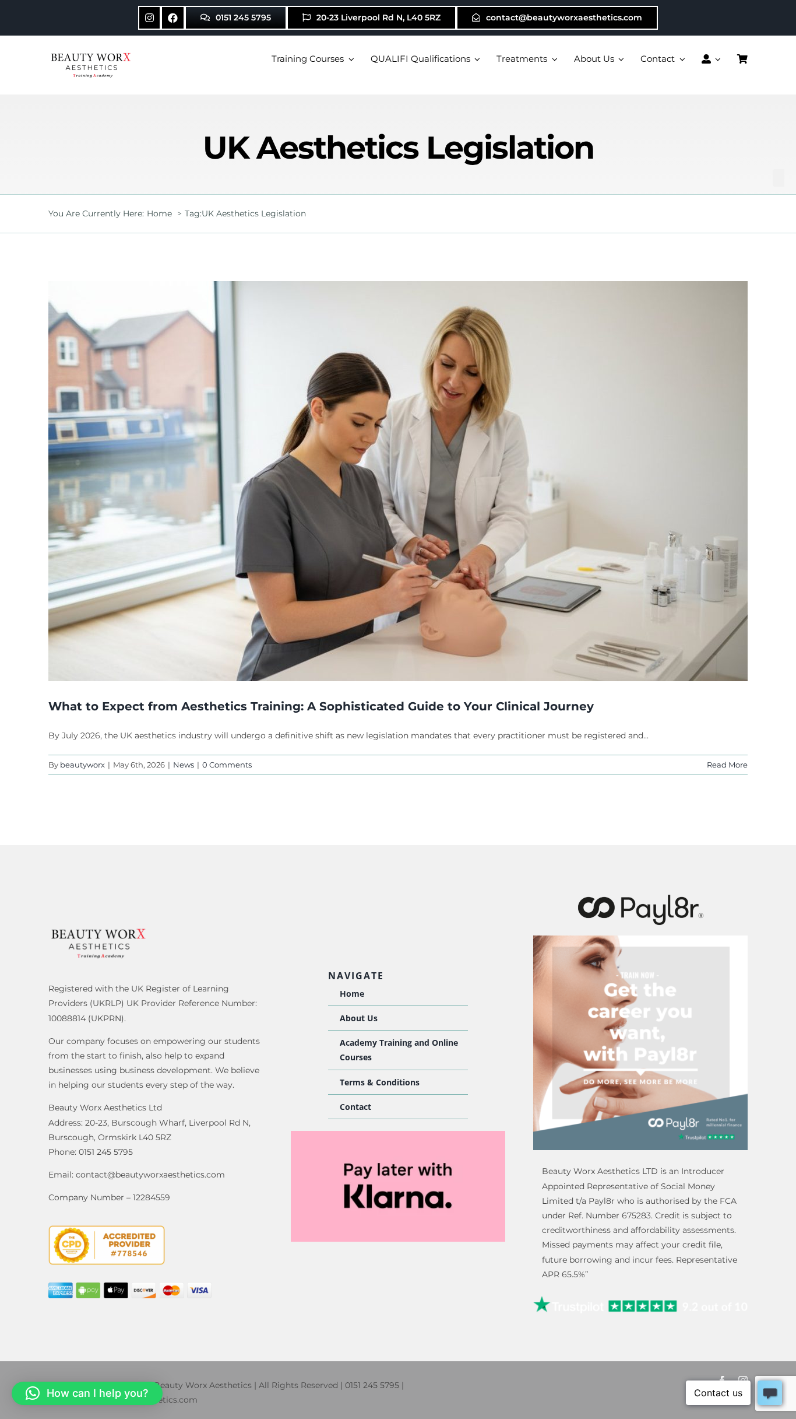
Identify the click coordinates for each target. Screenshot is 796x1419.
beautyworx (82, 764)
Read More (727, 764)
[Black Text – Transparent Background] (640, 897)
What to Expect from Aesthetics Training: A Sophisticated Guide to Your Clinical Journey (321, 706)
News (183, 764)
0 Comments (227, 764)
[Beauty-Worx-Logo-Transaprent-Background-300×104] (92, 54)
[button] (87, 1393)
